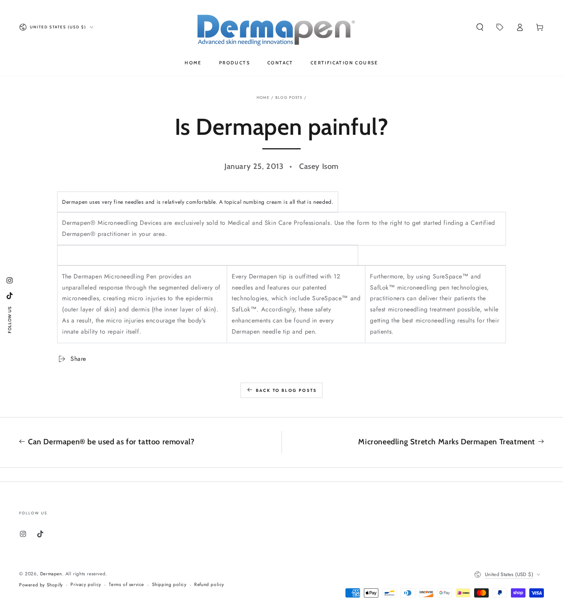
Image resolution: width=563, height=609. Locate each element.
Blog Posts (289, 97)
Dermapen (51, 573)
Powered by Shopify (41, 585)
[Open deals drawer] (500, 27)
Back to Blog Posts (286, 390)
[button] (480, 27)
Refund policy (209, 584)
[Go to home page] (281, 27)
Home (263, 97)
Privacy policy (85, 584)
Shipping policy (169, 584)
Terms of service (126, 584)
